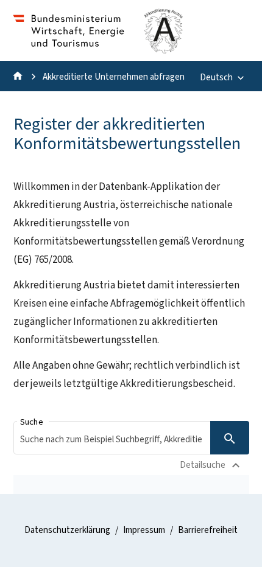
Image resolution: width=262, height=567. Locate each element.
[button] (131, 437)
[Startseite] (17, 79)
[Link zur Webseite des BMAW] (68, 49)
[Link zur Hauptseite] (163, 49)
